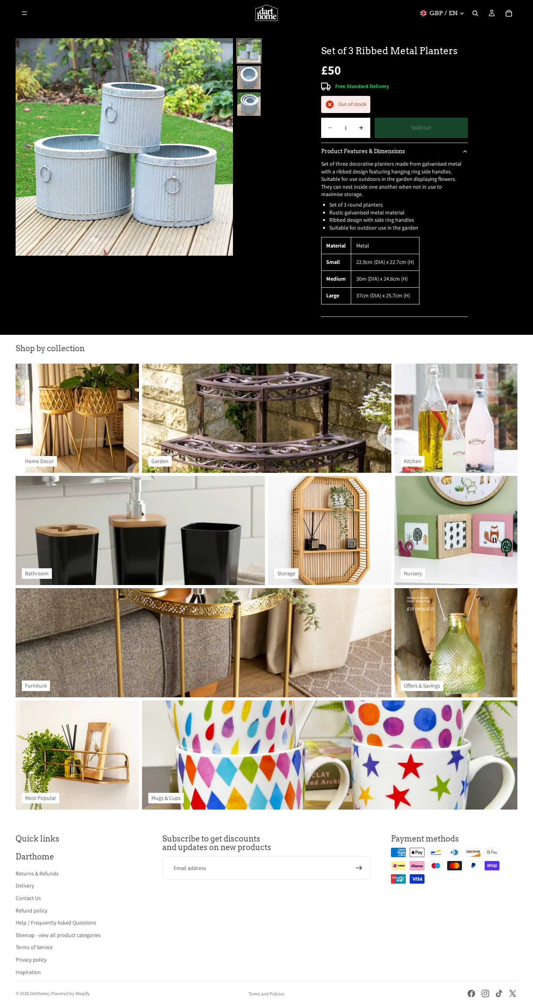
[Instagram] (485, 993)
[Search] (475, 13)
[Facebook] (471, 993)
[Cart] (508, 13)
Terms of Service (34, 947)
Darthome (39, 993)
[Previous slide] (24, 147)
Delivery (25, 885)
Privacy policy (31, 959)
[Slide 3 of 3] (249, 104)
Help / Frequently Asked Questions (56, 922)
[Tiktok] (499, 993)
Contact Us (28, 898)
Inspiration (28, 972)
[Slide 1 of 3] (249, 51)
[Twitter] (512, 993)
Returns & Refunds (37, 873)
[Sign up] (359, 868)
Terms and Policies (266, 994)
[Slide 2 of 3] (249, 77)
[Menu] (25, 13)
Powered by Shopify (70, 993)
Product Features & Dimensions (363, 151)
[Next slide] (224, 147)
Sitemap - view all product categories (58, 935)
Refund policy (31, 910)
